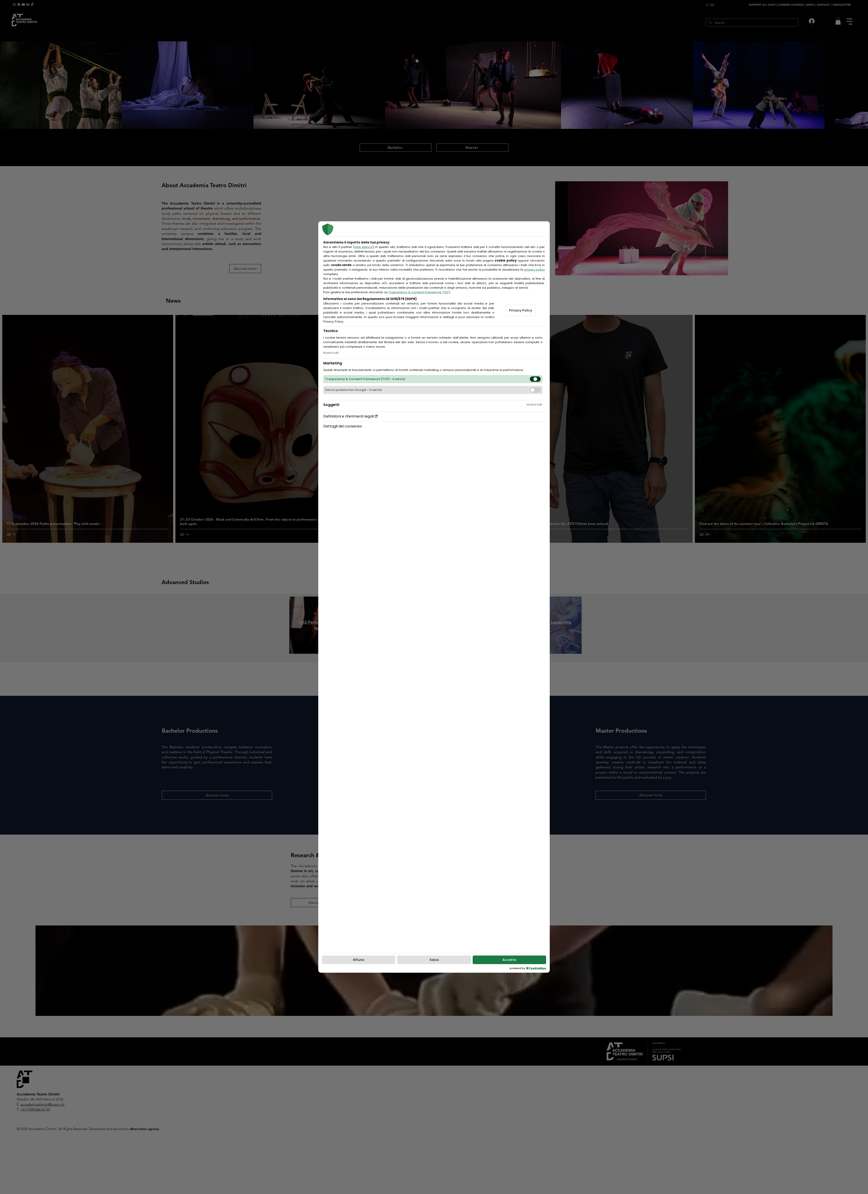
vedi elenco (363, 247)
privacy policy (534, 269)
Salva (434, 960)
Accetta (509, 960)
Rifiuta (358, 960)
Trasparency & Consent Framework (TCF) (419, 292)
